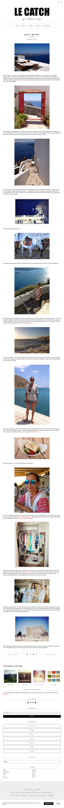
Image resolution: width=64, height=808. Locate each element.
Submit (32, 716)
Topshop (29, 517)
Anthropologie (29, 518)
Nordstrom (34, 772)
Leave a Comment (12, 654)
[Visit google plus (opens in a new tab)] (33, 654)
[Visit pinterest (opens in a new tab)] (36, 654)
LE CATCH (32, 12)
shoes (32, 747)
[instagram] (28, 703)
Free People (34, 431)
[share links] (58, 2)
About (24, 26)
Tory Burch (34, 776)
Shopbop (4, 773)
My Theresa (34, 769)
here (31, 323)
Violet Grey (5, 770)
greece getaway (32, 34)
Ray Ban (22, 517)
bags (32, 730)
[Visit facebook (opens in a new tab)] (30, 654)
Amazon (4, 769)
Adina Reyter (5, 777)
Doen (33, 777)
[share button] (61, 2)
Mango (18, 518)
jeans (32, 739)
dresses (32, 734)
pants (32, 743)
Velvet (22, 518)
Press (31, 26)
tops (32, 751)
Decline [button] (58, 803)
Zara (4, 776)
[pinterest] (31, 703)
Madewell (33, 774)
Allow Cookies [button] (48, 803)
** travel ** (32, 726)
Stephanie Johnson (26, 572)
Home (17, 26)
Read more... (6, 694)
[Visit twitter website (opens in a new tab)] (27, 654)
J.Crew (4, 774)
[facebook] (33, 703)
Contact (38, 26)
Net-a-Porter (34, 770)
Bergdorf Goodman (6, 772)
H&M (33, 773)
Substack (46, 26)
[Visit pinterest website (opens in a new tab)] (12, 47)
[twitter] (36, 703)
